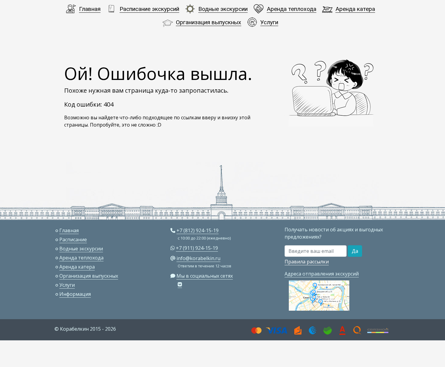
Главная (90, 8)
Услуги (269, 22)
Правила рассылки (307, 261)
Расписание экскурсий (149, 8)
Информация (75, 294)
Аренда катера (355, 8)
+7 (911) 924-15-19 (197, 248)
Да (355, 251)
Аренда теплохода (291, 8)
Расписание (73, 239)
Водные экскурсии (223, 8)
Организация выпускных (208, 22)
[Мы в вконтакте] (180, 284)
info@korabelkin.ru (198, 258)
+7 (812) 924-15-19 (197, 230)
